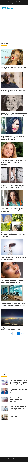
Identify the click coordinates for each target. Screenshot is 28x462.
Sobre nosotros (11, 1)
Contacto (18, 1)
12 (26, 333)
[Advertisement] (14, 26)
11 (23, 333)
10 (21, 333)
